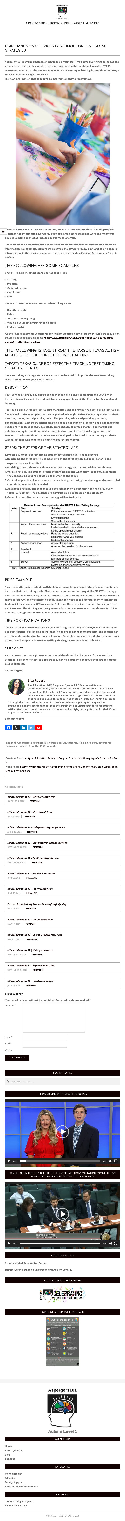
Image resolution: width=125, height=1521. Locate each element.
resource (21, 746)
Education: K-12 (72, 742)
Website (8, 1050)
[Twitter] (31, 725)
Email (8, 1043)
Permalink (35, 801)
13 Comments (48, 746)
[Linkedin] (23, 725)
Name (8, 1037)
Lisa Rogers (90, 742)
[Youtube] (38, 725)
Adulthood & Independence (21, 1486)
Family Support (14, 1482)
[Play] (9, 1161)
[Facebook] (8, 725)
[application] (62, 1131)
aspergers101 (39, 742)
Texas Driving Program (19, 1501)
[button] (62, 1131)
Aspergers (23, 742)
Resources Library (16, 1505)
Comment (10, 1005)
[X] (16, 725)
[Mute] (110, 1161)
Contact (10, 1458)
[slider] (60, 1161)
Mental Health (13, 1473)
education (55, 742)
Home (8, 1446)
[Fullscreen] (116, 1161)
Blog (7, 1454)
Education (11, 1478)
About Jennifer (14, 1450)
